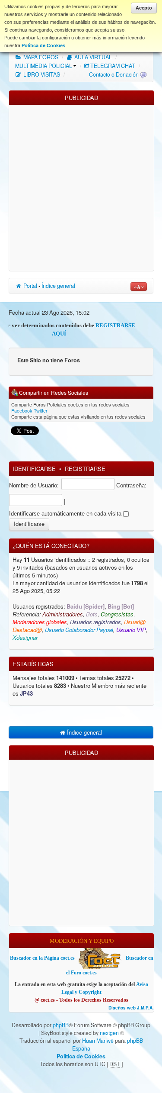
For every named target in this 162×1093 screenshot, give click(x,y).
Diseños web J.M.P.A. (131, 1008)
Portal (29, 286)
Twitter (41, 410)
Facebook (21, 410)
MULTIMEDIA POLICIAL (43, 66)
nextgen (109, 1033)
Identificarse (34, 468)
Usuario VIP (131, 630)
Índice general (58, 286)
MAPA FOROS (40, 57)
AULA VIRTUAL (92, 57)
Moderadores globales (40, 622)
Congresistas (117, 614)
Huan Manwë (98, 1041)
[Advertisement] (81, 186)
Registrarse (85, 468)
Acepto (144, 7)
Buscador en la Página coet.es (42, 958)
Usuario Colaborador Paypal (79, 630)
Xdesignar (25, 638)
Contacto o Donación (114, 74)
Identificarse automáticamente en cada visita (66, 513)
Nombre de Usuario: (34, 485)
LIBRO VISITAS (41, 74)
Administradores (62, 614)
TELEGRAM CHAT (112, 66)
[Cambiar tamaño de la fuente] (138, 286)
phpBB (61, 1025)
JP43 (26, 693)
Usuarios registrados (95, 622)
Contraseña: (131, 485)
